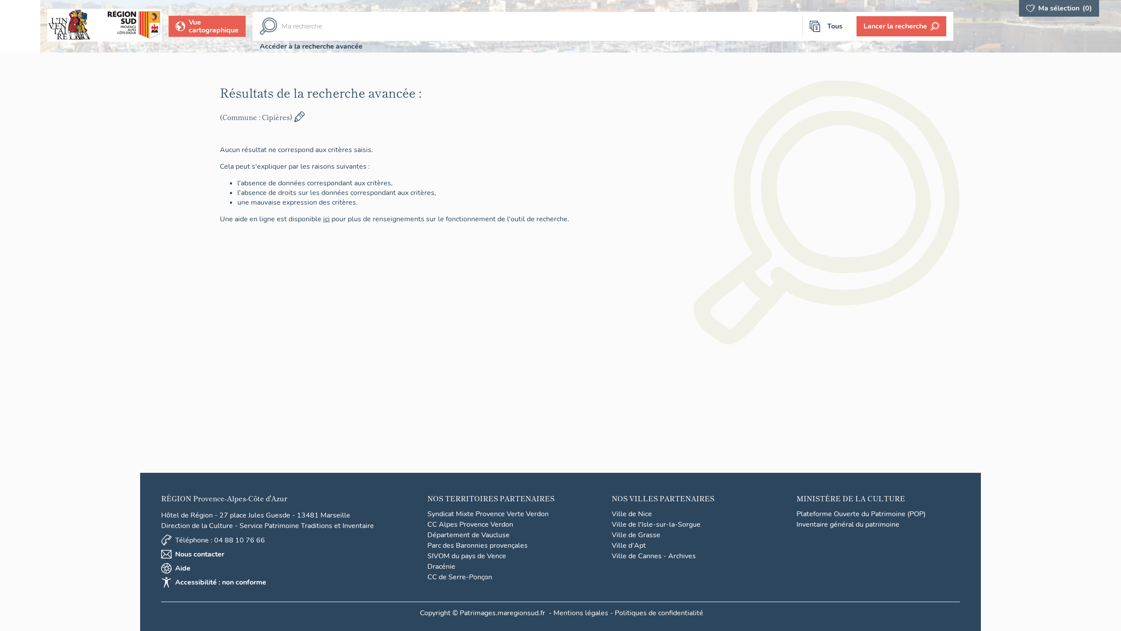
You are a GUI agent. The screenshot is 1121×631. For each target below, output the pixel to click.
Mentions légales (580, 613)
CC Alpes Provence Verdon (470, 524)
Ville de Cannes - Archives (654, 556)
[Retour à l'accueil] (20, 26)
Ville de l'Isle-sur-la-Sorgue (656, 524)
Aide (182, 568)
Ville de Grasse (636, 535)
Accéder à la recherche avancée (311, 46)
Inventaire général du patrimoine (848, 524)
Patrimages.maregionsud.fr (502, 613)
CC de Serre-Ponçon (459, 577)
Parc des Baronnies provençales (477, 545)
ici (326, 219)
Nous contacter (199, 554)
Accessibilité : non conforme (220, 582)
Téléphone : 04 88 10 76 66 (220, 540)
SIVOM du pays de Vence (466, 556)
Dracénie (441, 566)
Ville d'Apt (629, 545)
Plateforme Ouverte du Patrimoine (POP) (861, 514)
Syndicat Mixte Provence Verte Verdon (488, 514)
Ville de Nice (632, 514)
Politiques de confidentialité (659, 613)
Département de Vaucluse (468, 535)
